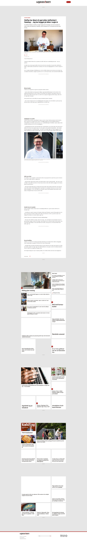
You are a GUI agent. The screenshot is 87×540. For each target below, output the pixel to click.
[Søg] (50, 536)
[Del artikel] (26, 55)
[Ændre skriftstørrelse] (24, 55)
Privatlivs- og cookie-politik (23, 536)
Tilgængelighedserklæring (23, 538)
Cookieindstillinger (22, 537)
